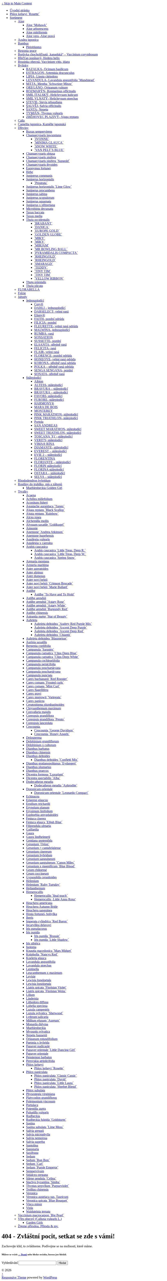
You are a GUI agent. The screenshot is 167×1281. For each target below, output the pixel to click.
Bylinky (23, 65)
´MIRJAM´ (41, 245)
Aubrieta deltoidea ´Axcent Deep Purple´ (60, 627)
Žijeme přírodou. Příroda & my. (38, 1226)
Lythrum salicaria (37, 1017)
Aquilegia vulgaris (38, 539)
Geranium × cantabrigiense (43, 848)
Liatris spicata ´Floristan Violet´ (46, 987)
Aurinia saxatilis (36, 642)
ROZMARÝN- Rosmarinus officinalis (51, 91)
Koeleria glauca (36, 958)
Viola (29, 1208)
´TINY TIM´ (42, 271)
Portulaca (32, 1105)
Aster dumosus (35, 576)
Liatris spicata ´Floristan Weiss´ (46, 991)
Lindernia (32, 998)
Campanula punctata (39, 675)
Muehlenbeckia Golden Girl (44, 488)
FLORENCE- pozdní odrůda (53, 355)
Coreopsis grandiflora (40, 715)
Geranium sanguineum (40, 859)
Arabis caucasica (37, 546)
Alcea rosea (33, 517)
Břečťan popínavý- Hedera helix (39, 58)
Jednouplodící (35, 300)
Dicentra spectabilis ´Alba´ (43, 778)
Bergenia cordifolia (38, 646)
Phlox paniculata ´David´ (50, 1079)
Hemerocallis (34, 892)
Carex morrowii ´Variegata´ (43, 697)
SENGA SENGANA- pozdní (53, 370)
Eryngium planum (37, 807)
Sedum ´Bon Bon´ (38, 1160)
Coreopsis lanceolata (39, 723)
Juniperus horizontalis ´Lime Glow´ (49, 186)
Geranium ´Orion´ (37, 844)
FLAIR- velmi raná (46, 352)
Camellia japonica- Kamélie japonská (42, 124)
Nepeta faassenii (36, 1035)
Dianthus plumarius (38, 767)
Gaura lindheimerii (38, 837)
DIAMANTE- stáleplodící (51, 447)
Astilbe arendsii (36, 598)
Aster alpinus (34, 572)
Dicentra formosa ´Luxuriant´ (45, 774)
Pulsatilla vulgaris (37, 1112)
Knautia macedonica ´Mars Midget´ (49, 950)
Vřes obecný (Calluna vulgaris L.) (40, 1219)
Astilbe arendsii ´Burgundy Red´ (47, 609)
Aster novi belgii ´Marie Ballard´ (47, 587)
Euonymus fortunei (38, 168)
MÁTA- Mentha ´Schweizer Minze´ (49, 84)
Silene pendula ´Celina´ (41, 1178)
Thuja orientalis (36, 282)
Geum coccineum (37, 873)
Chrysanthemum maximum (43, 708)
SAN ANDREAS (45, 425)
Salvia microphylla (38, 1134)
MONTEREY (43, 410)
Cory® (38, 304)
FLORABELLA (29, 289)
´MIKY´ (39, 238)
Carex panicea (35, 701)
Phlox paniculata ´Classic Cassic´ (55, 1075)
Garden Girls (34, 1222)
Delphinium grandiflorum (42, 741)
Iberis (29, 917)
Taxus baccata (35, 212)
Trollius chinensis (37, 1189)
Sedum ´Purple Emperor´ (42, 1167)
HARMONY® (44, 403)
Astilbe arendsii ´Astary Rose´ (45, 601)
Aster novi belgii (36, 579)
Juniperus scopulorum (40, 197)
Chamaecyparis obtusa (40, 153)
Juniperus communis (39, 175)
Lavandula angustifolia (40, 961)
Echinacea (32, 796)
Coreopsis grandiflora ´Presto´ (45, 719)
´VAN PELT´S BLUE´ (49, 150)
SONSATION (43, 337)
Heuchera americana (39, 903)
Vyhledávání (10, 1262)
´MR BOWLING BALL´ (50, 249)
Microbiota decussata (39, 208)
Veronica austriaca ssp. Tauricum (47, 1197)
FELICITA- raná (45, 348)
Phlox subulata (35, 1090)
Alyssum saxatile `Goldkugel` (45, 524)
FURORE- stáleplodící (49, 399)
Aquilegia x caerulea (39, 543)
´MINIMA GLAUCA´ (49, 142)
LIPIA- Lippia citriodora (42, 76)
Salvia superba (35, 1141)
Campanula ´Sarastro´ (40, 649)
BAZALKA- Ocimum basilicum (47, 69)
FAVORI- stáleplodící (48, 396)
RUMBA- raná (44, 333)
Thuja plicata (34, 286)
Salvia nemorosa (36, 1138)
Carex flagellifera (37, 690)
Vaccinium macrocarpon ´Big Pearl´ (41, 1215)
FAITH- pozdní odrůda (49, 319)
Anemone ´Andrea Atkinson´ (45, 532)
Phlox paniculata (36, 1072)
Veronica (31, 1193)
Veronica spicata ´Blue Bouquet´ (47, 1200)
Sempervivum (35, 1171)
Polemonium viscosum (40, 1101)
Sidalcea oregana (37, 1175)
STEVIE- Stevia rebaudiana (44, 102)
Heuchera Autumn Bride (42, 906)
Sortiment (16, 17)
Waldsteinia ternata (38, 1211)
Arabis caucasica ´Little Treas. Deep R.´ (60, 550)
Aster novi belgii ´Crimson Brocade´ (49, 583)
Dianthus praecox (37, 770)
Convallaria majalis (38, 712)
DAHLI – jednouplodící (49, 308)
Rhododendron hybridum (34, 480)
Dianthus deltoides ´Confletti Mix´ (56, 759)
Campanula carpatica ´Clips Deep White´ (52, 657)
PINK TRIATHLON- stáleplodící (56, 418)
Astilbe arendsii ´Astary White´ (46, 605)
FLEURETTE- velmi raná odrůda (56, 326)
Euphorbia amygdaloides (42, 815)
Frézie (22, 293)
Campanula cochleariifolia (43, 660)
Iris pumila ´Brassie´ (47, 936)
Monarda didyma (37, 1024)
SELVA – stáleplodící (48, 477)
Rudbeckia (33, 1116)
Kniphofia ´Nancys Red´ (42, 954)
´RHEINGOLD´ (45, 256)
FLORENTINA (44, 458)
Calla (21, 120)
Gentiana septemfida (39, 840)
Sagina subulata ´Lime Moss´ (45, 1127)
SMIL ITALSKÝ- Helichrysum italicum (52, 95)
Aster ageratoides (37, 568)
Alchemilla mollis (37, 521)
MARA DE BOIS (46, 407)
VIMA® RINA (44, 444)
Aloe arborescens (37, 28)
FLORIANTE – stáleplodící (52, 462)
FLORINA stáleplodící (49, 469)
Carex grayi (33, 693)
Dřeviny (23, 128)
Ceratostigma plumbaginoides (45, 704)
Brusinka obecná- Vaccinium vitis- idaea (44, 61)
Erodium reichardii (38, 803)
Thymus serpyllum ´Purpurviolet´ (47, 1186)
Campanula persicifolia (41, 664)
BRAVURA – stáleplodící (51, 388)
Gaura (30, 833)
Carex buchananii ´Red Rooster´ (47, 679)
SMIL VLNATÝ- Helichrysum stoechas (52, 98)
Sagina (30, 1123)
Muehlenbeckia (36, 1028)
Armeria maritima (37, 565)
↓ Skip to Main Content (17, 3)
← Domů (22, 1254)
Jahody (22, 297)
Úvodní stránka (20, 10)
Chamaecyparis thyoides (41, 164)
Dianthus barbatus (37, 748)
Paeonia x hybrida (37, 1042)
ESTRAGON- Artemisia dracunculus (50, 72)
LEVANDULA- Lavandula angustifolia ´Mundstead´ (60, 80)
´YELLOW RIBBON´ (49, 278)
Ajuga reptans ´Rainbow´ (42, 513)
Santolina (32, 1145)
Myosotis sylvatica (38, 1031)
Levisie (30, 976)
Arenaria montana (37, 561)
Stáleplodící (33, 377)
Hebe (29, 172)
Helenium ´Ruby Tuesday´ (43, 884)
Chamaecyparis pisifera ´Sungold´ (48, 161)
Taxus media (34, 216)
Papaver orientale (37, 1053)
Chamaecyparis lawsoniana (43, 135)
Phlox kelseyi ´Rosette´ (25, 14)
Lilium (30, 995)
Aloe (21, 21)
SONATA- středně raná (49, 374)
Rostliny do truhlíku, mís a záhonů (40, 484)
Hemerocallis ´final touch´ (51, 895)
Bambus (23, 43)
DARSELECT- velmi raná (51, 311)
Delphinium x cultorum (41, 745)
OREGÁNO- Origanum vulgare (47, 87)
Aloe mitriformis (36, 32)
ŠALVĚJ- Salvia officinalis (43, 106)
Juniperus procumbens (40, 190)
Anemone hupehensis (40, 535)
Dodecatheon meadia (39, 781)
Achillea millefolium (39, 499)
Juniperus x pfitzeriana (40, 205)
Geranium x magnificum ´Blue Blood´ (50, 866)
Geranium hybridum (39, 855)
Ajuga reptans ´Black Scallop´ (45, 510)
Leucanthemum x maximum (44, 972)
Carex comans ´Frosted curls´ (45, 682)
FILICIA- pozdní (45, 322)
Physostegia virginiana (40, 1094)
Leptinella (32, 969)
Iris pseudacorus (36, 928)
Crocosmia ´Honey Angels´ (51, 734)
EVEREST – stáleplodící (50, 451)
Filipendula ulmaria (38, 826)
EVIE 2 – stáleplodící (48, 455)
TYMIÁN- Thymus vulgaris (44, 113)
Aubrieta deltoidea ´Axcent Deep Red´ (59, 631)
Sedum (30, 1156)
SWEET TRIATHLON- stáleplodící (57, 432)
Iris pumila (33, 932)
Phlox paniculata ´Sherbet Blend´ (55, 1086)
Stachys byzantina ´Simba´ (43, 1182)
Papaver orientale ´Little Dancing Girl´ (51, 1050)
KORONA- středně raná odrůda (55, 363)
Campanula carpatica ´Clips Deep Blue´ (51, 653)
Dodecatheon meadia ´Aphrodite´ (55, 785)
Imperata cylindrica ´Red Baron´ (47, 921)
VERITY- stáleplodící (48, 440)
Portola (38, 421)
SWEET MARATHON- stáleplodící (57, 429)
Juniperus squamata (38, 201)
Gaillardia (32, 829)
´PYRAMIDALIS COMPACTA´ (56, 252)
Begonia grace (27, 50)
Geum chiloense (36, 870)
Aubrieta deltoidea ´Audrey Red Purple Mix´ (63, 624)
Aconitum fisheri (37, 502)
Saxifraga (32, 1152)
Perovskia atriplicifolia (40, 1061)
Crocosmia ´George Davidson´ (54, 730)
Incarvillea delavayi (38, 925)
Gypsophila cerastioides (41, 877)
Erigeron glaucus (37, 800)
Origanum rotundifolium (41, 1039)
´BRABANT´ (43, 223)
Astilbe (30, 590)
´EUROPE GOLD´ (46, 230)
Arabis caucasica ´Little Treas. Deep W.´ (60, 554)
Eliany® (39, 315)
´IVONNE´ (41, 139)
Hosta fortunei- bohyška (41, 914)
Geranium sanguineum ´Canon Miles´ (50, 862)
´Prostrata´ (40, 183)
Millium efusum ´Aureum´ (43, 1020)
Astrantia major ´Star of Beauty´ (46, 616)
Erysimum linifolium (39, 811)
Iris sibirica (33, 943)
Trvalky (23, 491)
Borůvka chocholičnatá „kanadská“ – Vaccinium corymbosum (58, 54)
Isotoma (31, 947)
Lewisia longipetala (38, 980)
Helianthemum (35, 888)
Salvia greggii (35, 1130)
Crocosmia (33, 726)
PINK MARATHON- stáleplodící (56, 414)
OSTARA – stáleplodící (49, 473)
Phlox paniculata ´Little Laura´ (54, 1083)
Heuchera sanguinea (39, 910)
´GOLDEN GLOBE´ (48, 234)
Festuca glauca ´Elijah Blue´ (44, 822)
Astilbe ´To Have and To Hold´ (54, 594)
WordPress (50, 1277)
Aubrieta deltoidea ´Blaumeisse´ (46, 638)
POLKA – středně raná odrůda (54, 366)
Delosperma (34, 737)
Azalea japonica (28, 39)
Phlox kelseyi (34, 1064)
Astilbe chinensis (37, 612)
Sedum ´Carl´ (34, 1163)
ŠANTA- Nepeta (37, 109)
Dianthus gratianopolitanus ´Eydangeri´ (51, 763)
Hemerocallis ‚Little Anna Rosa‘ (55, 899)
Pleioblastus (33, 47)
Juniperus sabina (36, 194)
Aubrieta (31, 620)
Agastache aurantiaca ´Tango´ (45, 506)
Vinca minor (34, 1204)
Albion (38, 381)
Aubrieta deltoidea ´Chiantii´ (52, 635)
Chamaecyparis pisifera (41, 157)
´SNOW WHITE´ (45, 146)
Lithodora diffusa (37, 1002)
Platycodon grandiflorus (41, 1097)
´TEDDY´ (41, 267)
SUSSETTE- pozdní (47, 341)
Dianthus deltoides (38, 756)
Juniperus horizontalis (40, 179)
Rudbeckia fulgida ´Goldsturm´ (46, 1119)
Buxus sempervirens (39, 131)
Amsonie (32, 528)
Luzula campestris (37, 1009)
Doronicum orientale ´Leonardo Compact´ (61, 792)
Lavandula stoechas (38, 965)
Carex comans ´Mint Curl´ (43, 686)
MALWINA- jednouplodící (52, 330)
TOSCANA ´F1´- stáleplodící (53, 436)
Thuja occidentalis (37, 219)
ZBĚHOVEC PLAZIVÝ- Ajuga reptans (52, 117)
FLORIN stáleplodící (48, 466)
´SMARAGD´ (43, 264)
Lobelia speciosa (36, 1006)
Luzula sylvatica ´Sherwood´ (44, 1013)
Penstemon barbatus (39, 1057)
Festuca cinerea (36, 818)
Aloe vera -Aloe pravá (40, 36)
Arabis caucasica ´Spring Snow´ (55, 557)
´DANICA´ (41, 227)
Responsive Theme (14, 1277)
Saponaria (32, 1149)
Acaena (31, 495)
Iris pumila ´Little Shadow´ (51, 939)
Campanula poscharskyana (43, 668)
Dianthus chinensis (38, 752)
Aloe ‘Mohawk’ (36, 25)
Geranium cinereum (39, 851)
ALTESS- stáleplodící (48, 385)
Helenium (32, 881)
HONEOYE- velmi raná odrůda (55, 359)
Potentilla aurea (36, 1108)
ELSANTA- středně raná (50, 344)
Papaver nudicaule (38, 1046)
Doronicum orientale (39, 789)
